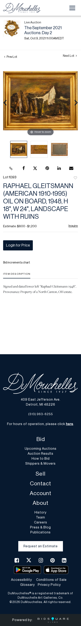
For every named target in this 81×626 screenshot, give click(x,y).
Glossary (27, 584)
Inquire (73, 225)
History (40, 512)
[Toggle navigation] (72, 8)
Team (40, 517)
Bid (40, 439)
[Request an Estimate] (40, 543)
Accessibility (21, 579)
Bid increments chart (16, 262)
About (40, 503)
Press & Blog (40, 527)
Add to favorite (75, 178)
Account (40, 493)
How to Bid (41, 458)
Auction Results (40, 453)
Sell (40, 474)
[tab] (16, 275)
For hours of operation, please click (40, 424)
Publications (40, 532)
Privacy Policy (49, 584)
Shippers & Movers (40, 463)
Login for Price (18, 245)
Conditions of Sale (51, 579)
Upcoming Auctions (40, 448)
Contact (40, 483)
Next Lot (69, 55)
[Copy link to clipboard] (11, 168)
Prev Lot (11, 57)
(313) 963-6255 (40, 414)
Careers (40, 522)
